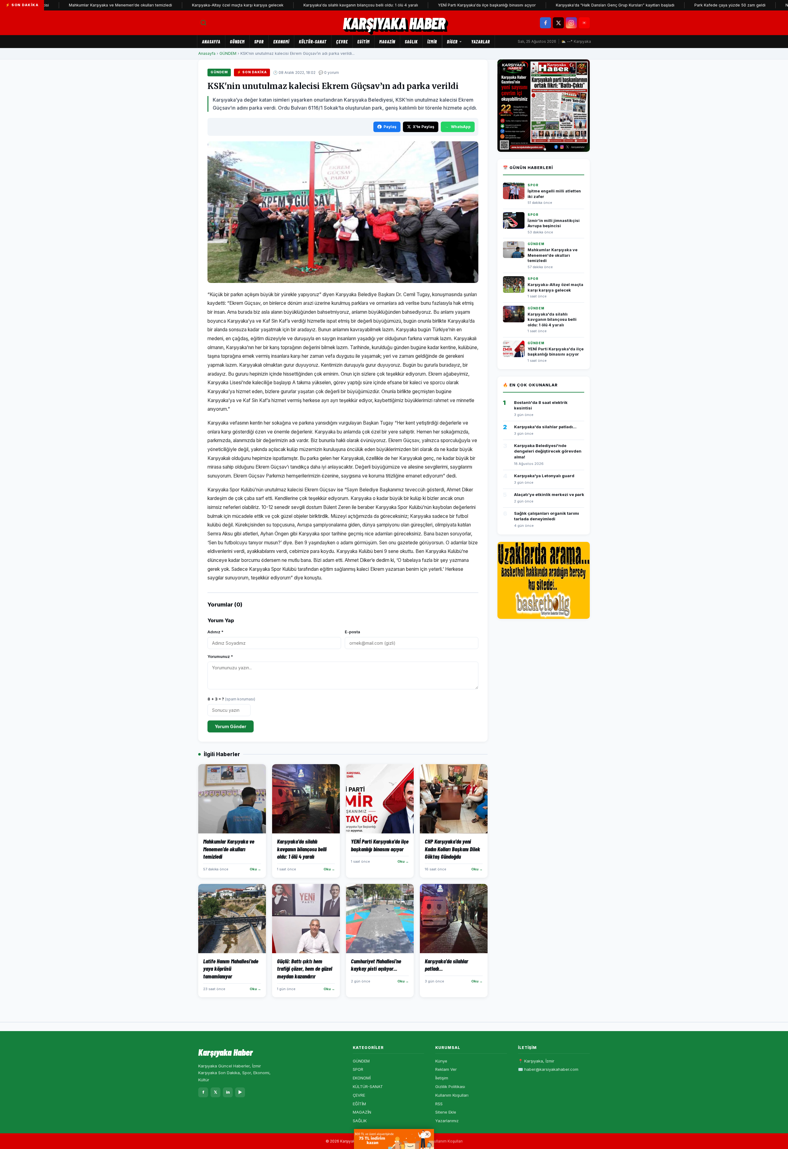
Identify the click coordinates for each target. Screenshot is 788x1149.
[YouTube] (584, 22)
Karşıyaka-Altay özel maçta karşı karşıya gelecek (203, 5)
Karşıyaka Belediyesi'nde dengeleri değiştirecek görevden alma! (547, 451)
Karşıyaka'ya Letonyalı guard (544, 475)
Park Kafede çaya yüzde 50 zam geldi (695, 5)
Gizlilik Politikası (450, 1086)
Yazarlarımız (447, 1120)
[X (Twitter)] (558, 22)
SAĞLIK (411, 41)
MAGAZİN (387, 41)
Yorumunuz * (220, 656)
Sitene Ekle (445, 1112)
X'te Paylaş (423, 126)
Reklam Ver (446, 1069)
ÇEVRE (342, 41)
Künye (441, 1060)
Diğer (452, 41)
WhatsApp (461, 126)
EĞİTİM (363, 41)
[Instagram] (571, 22)
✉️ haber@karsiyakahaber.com (548, 1069)
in (228, 1092)
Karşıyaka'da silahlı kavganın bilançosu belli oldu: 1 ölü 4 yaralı (326, 5)
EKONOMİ (281, 41)
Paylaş (390, 126)
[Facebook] (545, 22)
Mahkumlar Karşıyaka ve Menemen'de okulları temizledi (86, 5)
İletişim (441, 1077)
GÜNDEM (237, 41)
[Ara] (203, 23)
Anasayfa (211, 41)
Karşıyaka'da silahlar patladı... (545, 426)
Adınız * (215, 631)
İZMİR (432, 41)
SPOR (259, 41)
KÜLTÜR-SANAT (313, 41)
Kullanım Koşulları (451, 1095)
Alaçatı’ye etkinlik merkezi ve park (549, 494)
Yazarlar (480, 41)
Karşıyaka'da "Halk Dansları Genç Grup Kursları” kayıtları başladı (580, 5)
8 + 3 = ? (231, 698)
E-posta (352, 631)
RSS (439, 1103)
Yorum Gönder (230, 726)
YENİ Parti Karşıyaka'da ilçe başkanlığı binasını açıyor (452, 5)
